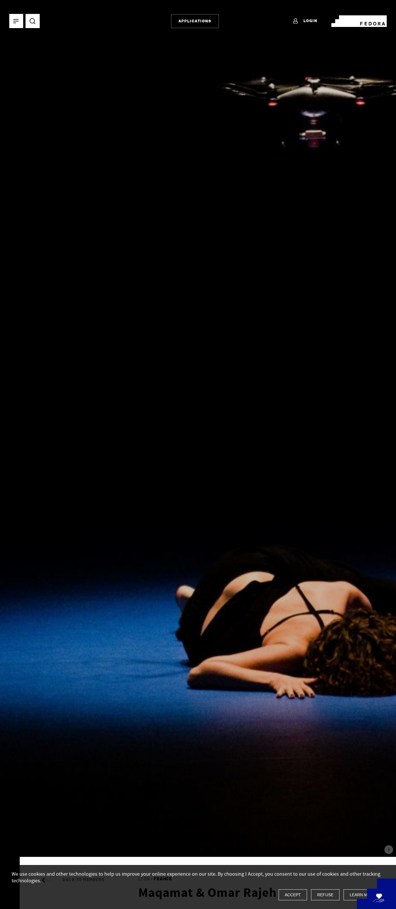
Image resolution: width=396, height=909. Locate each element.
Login (309, 21)
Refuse (325, 894)
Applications (195, 21)
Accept (293, 894)
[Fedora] (359, 20)
